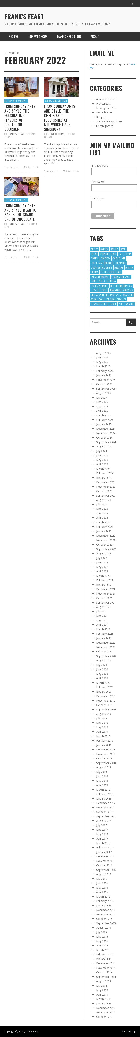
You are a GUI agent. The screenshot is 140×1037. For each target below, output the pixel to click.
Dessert (118, 267)
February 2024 (104, 473)
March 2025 (103, 415)
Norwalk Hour (104, 112)
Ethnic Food (108, 272)
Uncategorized (104, 126)
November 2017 (105, 807)
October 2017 (104, 812)
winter (130, 304)
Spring (111, 299)
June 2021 (102, 616)
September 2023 (106, 495)
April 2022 (102, 571)
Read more (10, 167)
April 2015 (102, 945)
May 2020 (102, 674)
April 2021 (102, 624)
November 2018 (105, 754)
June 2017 (102, 829)
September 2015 (106, 923)
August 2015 (103, 927)
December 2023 (105, 482)
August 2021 (103, 607)
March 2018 (103, 789)
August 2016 (103, 874)
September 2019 (106, 709)
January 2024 (104, 477)
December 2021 (105, 589)
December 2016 (105, 856)
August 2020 (103, 660)
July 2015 (101, 932)
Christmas (97, 263)
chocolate (118, 258)
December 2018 (105, 749)
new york (115, 290)
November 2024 (105, 433)
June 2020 (102, 669)
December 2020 (105, 642)
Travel (112, 304)
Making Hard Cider (107, 108)
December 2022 (105, 535)
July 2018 (101, 772)
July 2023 (101, 504)
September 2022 (106, 549)
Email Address (99, 165)
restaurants (113, 295)
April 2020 (102, 678)
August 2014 (103, 981)
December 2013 (105, 1008)
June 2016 (102, 883)
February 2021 (104, 633)
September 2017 (106, 816)
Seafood (128, 295)
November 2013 (105, 1012)
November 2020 (105, 647)
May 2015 (102, 941)
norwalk (128, 290)
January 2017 (104, 852)
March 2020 (103, 682)
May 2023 (102, 513)
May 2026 (102, 362)
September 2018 (106, 763)
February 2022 (104, 580)
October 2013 (104, 1016)
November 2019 (105, 700)
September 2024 (106, 442)
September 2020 (106, 656)
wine (121, 304)
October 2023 (104, 491)
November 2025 (105, 379)
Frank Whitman (17, 134)
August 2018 (103, 767)
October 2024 (104, 437)
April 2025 (102, 411)
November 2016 (105, 861)
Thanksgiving (99, 304)
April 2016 (102, 892)
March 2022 (103, 576)
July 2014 (101, 985)
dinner (129, 267)
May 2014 (102, 990)
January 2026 (104, 375)
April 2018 (102, 785)
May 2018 (102, 780)
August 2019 (103, 714)
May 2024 (102, 460)
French (126, 276)
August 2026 (103, 353)
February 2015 (104, 954)
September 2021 (106, 602)
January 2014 (104, 1003)
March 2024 (103, 469)
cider (108, 263)
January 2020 (104, 691)
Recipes (100, 117)
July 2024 (101, 451)
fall (119, 272)
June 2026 (102, 357)
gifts (102, 281)
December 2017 (105, 803)
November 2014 (105, 968)
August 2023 (103, 500)
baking (114, 249)
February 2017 (104, 847)
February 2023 (104, 526)
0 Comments (32, 167)
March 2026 (103, 366)
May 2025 (102, 406)
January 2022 (104, 584)
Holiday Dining (99, 285)
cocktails (120, 263)
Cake (113, 254)
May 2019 (102, 727)
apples (94, 249)
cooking (107, 267)
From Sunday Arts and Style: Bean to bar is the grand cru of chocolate (20, 212)
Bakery (104, 249)
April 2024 (102, 464)
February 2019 (104, 740)
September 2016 (106, 870)
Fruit (94, 281)
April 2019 (102, 731)
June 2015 (102, 936)
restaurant (97, 295)
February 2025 (104, 419)
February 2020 (104, 687)
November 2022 (105, 540)
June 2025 (102, 402)
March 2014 (103, 999)
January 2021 (104, 638)
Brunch (104, 254)
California (125, 254)
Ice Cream (116, 285)
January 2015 (104, 959)
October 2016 (104, 865)
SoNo (94, 299)
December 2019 (105, 696)
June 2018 (102, 776)
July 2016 (101, 878)
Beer (123, 249)
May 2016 (102, 887)
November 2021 (105, 593)
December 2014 (105, 963)
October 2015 (104, 918)
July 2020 (101, 665)
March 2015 (103, 950)
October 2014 (104, 972)
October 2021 (104, 598)
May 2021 (102, 620)
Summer (121, 299)
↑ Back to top (129, 1031)
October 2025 (104, 384)
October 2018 (104, 758)
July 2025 (101, 397)
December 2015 (105, 910)
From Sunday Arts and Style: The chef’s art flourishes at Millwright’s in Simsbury (59, 117)
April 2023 (102, 518)
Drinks (94, 272)
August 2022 (103, 553)
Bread (94, 254)
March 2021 (103, 629)
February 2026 (104, 371)
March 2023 (103, 522)
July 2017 (101, 825)
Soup (102, 299)
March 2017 (103, 843)
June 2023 (102, 509)
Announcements (106, 99)
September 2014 (106, 976)
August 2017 (103, 820)
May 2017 (102, 834)
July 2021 (101, 611)
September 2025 (106, 388)
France (116, 276)
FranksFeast (103, 103)
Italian (128, 285)
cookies (95, 267)
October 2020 (104, 651)
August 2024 (103, 446)
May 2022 (102, 567)
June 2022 (102, 562)
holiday (111, 281)
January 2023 (104, 531)
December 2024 (105, 428)
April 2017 (102, 838)
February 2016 (104, 901)
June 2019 (102, 722)
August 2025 (103, 393)
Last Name (97, 198)
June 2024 (102, 455)
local (94, 290)
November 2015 (105, 914)
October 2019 (104, 705)
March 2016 (103, 896)
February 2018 (104, 794)
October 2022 (104, 544)
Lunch (103, 290)
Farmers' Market (100, 276)
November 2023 (105, 486)
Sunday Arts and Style (16, 100)
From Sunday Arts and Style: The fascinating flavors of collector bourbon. (20, 117)
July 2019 (101, 718)
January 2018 (104, 798)
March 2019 (103, 736)
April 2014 (102, 994)
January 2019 (104, 745)
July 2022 (101, 558)
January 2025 (104, 424)
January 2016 (104, 905)
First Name (97, 182)
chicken (105, 258)
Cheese (95, 258)
